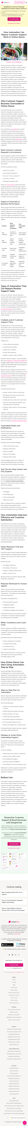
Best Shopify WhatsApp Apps (14, 1103)
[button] (26, 2)
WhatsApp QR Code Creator (14, 1053)
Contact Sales (14, 965)
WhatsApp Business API (14, 1039)
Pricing (14, 982)
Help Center (14, 987)
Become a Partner (14, 1003)
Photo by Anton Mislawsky (14, 62)
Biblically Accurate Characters (14, 1017)
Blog (14, 985)
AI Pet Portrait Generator (14, 1009)
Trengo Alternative (14, 1094)
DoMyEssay (18, 139)
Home (14, 979)
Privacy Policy (14, 1000)
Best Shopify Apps (14, 1100)
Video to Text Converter (14, 1020)
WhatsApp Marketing (14, 1034)
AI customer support (7, 309)
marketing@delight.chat (19, 972)
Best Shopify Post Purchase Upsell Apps (14, 1113)
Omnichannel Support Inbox (14, 1031)
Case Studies (14, 990)
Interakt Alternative (14, 1068)
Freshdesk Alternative (14, 1088)
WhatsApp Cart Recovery (14, 1036)
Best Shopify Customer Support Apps (14, 1105)
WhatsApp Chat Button (14, 1056)
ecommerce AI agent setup (19, 420)
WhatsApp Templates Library (14, 1059)
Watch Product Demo (14, 992)
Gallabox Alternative (14, 1083)
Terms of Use (14, 997)
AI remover (14, 129)
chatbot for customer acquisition (16, 360)
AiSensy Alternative (14, 1081)
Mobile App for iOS (14, 1044)
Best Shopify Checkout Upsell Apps (14, 1111)
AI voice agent (10, 184)
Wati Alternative (14, 1073)
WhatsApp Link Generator (14, 1051)
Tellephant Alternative (14, 1086)
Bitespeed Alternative (14, 1078)
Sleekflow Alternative (14, 1091)
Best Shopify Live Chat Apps (14, 1108)
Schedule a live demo (14, 23)
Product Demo (19, 2)
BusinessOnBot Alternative (14, 1076)
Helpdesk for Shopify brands (14, 1029)
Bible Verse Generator (14, 1014)
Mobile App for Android (14, 1042)
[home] (5, 2)
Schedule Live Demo (14, 995)
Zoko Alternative (14, 1070)
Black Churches (14, 1012)
